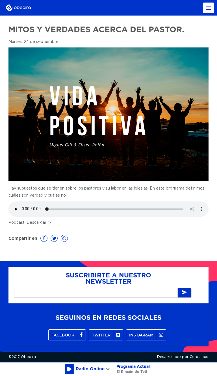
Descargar (36, 223)
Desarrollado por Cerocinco (183, 357)
